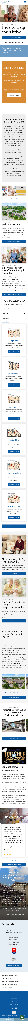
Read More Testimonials (14, 864)
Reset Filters (5, 322)
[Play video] (13, 725)
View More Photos (14, 697)
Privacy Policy (14, 1001)
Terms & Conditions (14, 1004)
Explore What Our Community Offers (14, 914)
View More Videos (14, 738)
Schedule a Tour (14, 95)
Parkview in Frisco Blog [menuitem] (9, 984)
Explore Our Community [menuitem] (9, 975)
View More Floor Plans (14, 526)
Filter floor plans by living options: (14, 304)
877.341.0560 (14, 998)
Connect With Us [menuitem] (7, 987)
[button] (11, 198)
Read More (14, 573)
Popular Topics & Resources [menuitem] (11, 981)
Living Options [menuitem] (6, 978)
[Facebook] (14, 1012)
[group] (14, 191)
